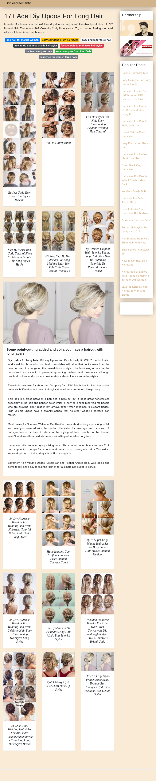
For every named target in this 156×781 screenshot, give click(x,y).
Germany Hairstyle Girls (136, 220)
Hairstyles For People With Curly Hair (134, 123)
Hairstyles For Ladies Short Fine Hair (134, 156)
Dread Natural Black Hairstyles (134, 134)
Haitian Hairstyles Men (135, 72)
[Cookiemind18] (136, 47)
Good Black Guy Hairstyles (131, 167)
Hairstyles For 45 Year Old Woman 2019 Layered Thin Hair (135, 95)
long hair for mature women (22, 39)
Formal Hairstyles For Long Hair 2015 (135, 229)
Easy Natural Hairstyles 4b (136, 251)
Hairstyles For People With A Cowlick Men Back (134, 180)
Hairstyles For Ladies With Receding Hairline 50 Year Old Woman (135, 275)
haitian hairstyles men (39, 51)
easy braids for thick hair (96, 39)
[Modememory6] (136, 27)
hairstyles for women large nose (58, 57)
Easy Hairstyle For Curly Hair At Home (136, 81)
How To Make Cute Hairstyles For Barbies (135, 211)
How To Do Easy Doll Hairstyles (134, 262)
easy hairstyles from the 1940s (73, 51)
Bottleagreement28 (19, 3)
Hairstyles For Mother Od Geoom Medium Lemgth (135, 110)
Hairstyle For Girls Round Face (132, 200)
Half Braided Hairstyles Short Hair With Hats (135, 240)
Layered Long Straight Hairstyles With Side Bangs (135, 290)
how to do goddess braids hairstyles (35, 45)
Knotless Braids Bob (134, 191)
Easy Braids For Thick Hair (135, 145)
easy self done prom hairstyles (60, 39)
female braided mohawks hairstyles (82, 45)
